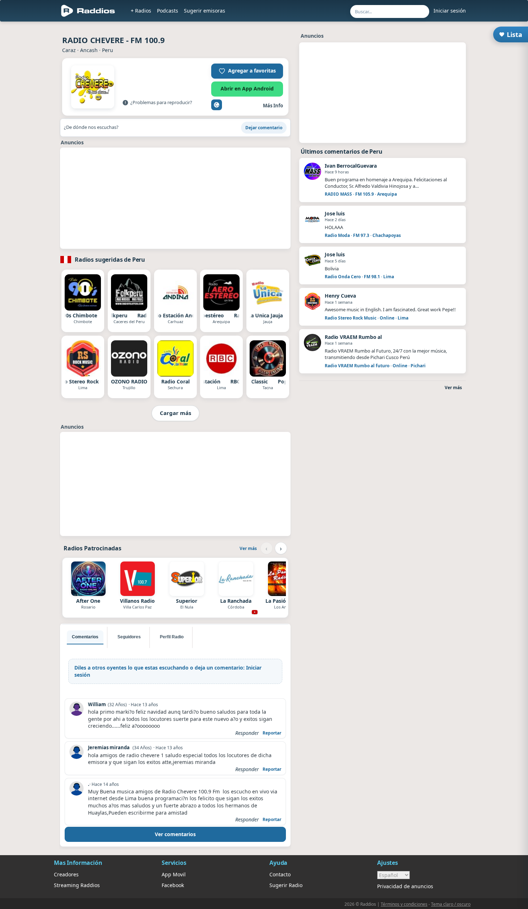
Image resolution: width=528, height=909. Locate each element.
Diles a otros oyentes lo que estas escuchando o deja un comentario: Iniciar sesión (167, 671)
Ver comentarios (175, 834)
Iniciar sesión (450, 10)
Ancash (89, 50)
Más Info (273, 105)
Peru (107, 50)
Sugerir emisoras (204, 10)
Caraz (69, 50)
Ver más (248, 548)
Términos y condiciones (404, 904)
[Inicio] (88, 11)
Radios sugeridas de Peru (110, 260)
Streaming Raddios (77, 885)
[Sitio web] (216, 104)
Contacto (280, 874)
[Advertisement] (175, 198)
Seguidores (129, 636)
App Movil (174, 874)
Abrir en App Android (247, 88)
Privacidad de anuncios (405, 886)
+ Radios (141, 10)
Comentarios (85, 636)
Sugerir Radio (285, 885)
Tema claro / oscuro (451, 904)
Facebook (173, 885)
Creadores (66, 874)
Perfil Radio (172, 636)
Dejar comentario (263, 128)
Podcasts (167, 10)
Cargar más (175, 412)
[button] (247, 71)
